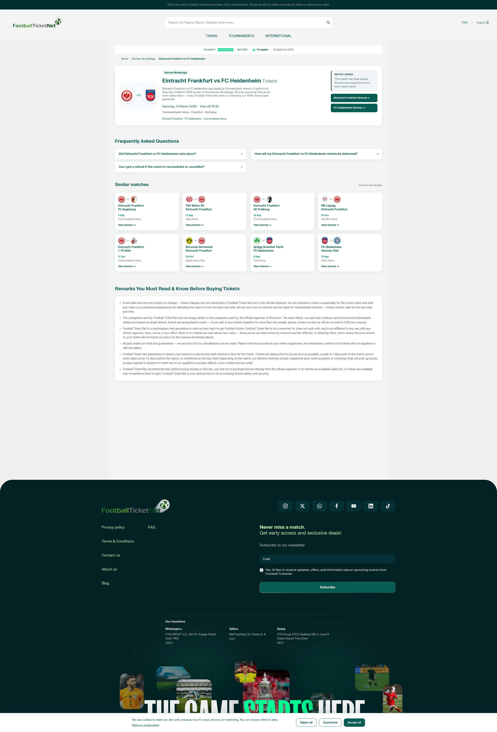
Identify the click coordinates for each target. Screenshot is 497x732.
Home (124, 58)
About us (109, 569)
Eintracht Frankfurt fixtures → (352, 97)
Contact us (111, 555)
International (278, 36)
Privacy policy (113, 527)
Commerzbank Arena (215, 118)
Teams (211, 36)
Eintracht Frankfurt (172, 118)
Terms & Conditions (118, 541)
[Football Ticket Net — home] (136, 506)
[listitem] (147, 211)
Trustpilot (262, 49)
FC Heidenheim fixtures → (349, 107)
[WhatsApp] (319, 506)
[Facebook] (336, 506)
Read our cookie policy (145, 725)
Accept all (354, 722)
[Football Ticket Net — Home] (32, 23)
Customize (330, 722)
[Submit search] (328, 22)
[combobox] (247, 22)
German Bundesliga (143, 58)
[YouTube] (353, 506)
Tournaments (241, 36)
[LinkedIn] (370, 506)
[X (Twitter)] (302, 506)
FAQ (464, 22)
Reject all (306, 722)
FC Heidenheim (193, 118)
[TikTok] (388, 506)
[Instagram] (285, 506)
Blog (105, 583)
